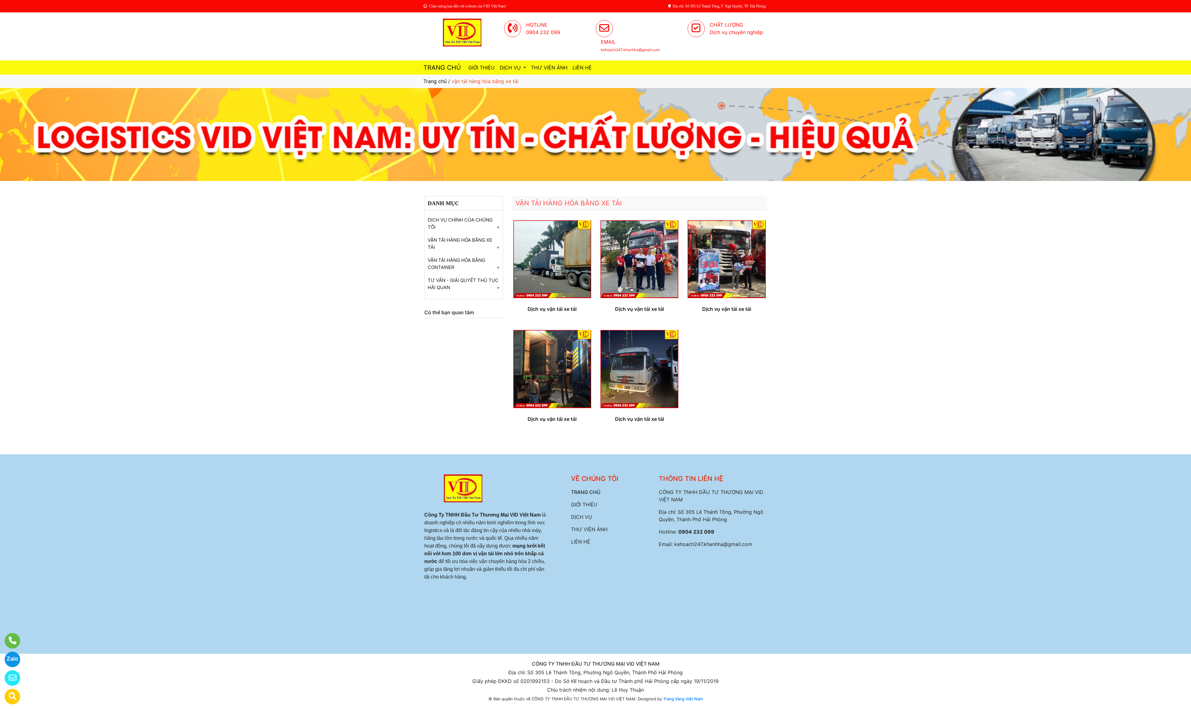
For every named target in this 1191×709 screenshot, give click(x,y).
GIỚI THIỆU (481, 67)
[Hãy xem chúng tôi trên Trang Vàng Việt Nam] (8, 696)
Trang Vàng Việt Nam (683, 698)
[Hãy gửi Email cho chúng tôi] (8, 678)
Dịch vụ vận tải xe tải (552, 309)
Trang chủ (435, 81)
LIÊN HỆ (582, 67)
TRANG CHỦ (442, 67)
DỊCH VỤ (511, 67)
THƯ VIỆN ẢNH (549, 67)
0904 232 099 (696, 532)
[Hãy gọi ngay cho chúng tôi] (8, 640)
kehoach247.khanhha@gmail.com (713, 544)
